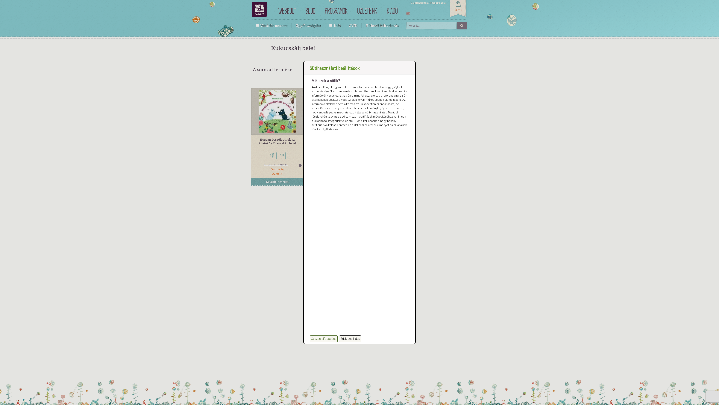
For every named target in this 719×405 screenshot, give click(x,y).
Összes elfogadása (323, 338)
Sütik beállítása (350, 338)
